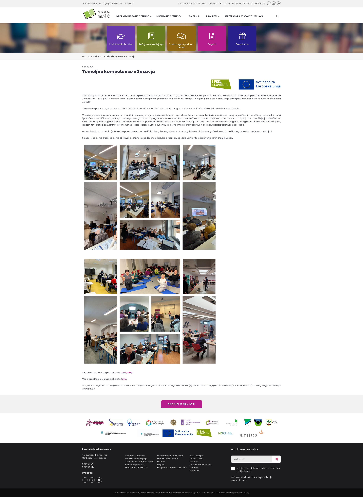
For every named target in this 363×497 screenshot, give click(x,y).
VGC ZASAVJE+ (185, 3)
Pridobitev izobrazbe (135, 455)
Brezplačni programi (134, 464)
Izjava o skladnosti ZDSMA (205, 492)
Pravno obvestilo (184, 492)
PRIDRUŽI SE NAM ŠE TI (181, 404)
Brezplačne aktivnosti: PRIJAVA (172, 467)
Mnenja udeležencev (167, 458)
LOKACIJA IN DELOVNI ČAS (229, 3)
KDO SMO (212, 3)
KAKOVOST (247, 3)
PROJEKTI (211, 16)
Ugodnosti (195, 470)
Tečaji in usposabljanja (136, 458)
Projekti (160, 464)
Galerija (161, 461)
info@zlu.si (128, 3)
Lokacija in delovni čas (200, 464)
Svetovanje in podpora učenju (139, 461)
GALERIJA (193, 16)
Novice (96, 56)
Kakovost (194, 467)
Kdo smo (194, 461)
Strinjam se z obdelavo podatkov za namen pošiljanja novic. (258, 470)
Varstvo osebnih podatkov (230, 492)
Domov (85, 56)
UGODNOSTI (259, 3)
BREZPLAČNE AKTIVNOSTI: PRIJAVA (243, 16)
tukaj (123, 378)
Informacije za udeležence (170, 455)
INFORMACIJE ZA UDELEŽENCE (132, 16)
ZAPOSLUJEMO (199, 3)
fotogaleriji (126, 372)
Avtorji (246, 492)
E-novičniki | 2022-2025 (136, 467)
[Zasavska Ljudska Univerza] (96, 14)
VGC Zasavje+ (196, 455)
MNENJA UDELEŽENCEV (168, 16)
